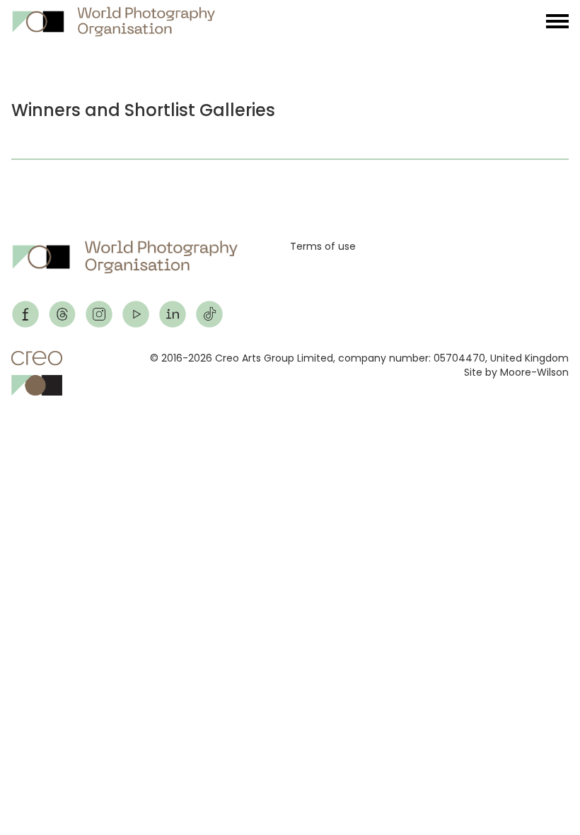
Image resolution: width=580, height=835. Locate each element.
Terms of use (323, 246)
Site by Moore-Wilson (516, 372)
